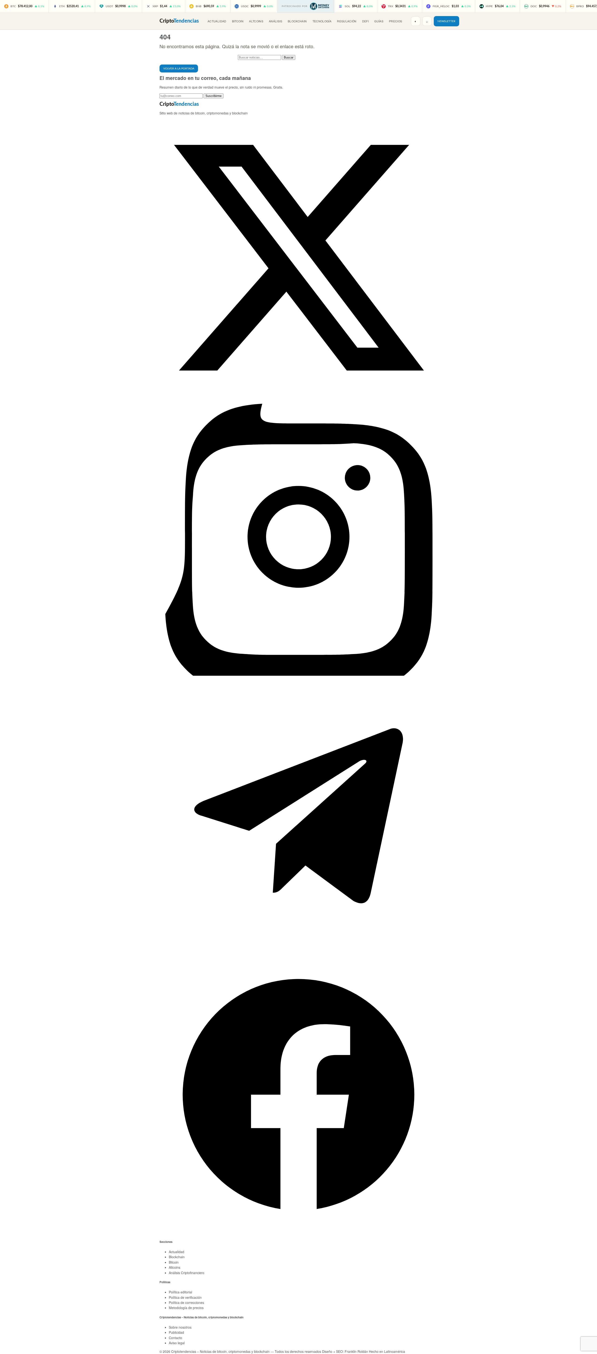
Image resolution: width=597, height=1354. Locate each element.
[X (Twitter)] (298, 395)
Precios (395, 21)
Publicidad (176, 1332)
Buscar (288, 57)
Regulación (347, 21)
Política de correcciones (186, 1302)
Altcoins (256, 21)
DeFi (365, 21)
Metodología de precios (186, 1307)
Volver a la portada (178, 68)
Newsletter (446, 21)
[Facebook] (298, 1232)
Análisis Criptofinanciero (186, 1272)
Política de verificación (185, 1297)
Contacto (175, 1337)
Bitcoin (238, 21)
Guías (378, 21)
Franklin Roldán (356, 1351)
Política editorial (180, 1292)
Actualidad (217, 21)
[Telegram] (298, 953)
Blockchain (297, 21)
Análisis (275, 21)
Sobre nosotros (180, 1327)
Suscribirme (213, 96)
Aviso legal (177, 1342)
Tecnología (322, 21)
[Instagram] (298, 674)
